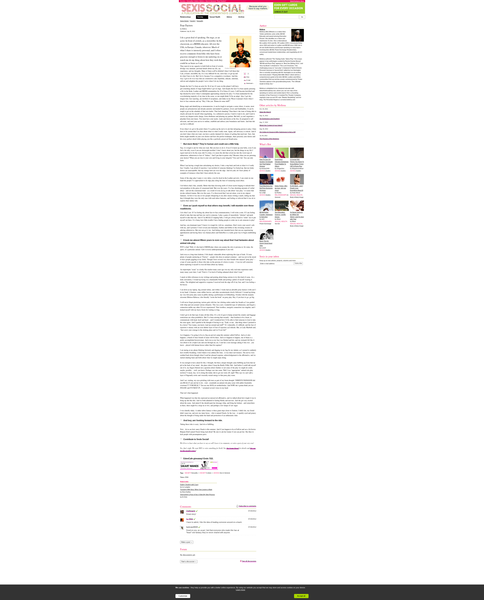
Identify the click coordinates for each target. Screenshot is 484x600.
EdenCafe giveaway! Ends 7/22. (198, 458)
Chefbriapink (190, 511)
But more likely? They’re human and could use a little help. (211, 144)
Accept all (301, 596)
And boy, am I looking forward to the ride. (202, 420)
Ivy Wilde (189, 519)
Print (247, 77)
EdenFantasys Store (297, 1)
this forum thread (232, 448)
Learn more (240, 590)
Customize (182, 596)
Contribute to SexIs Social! (196, 439)
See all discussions (249, 561)
